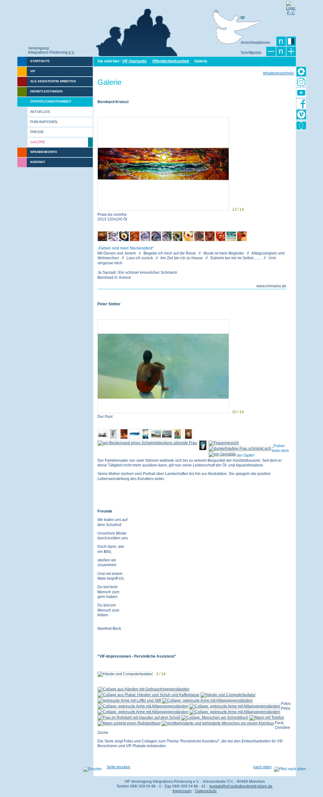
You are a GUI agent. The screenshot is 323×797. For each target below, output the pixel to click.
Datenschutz (206, 791)
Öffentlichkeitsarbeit (170, 61)
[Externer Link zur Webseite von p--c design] (291, 5)
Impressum (182, 791)
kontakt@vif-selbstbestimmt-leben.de (241, 786)
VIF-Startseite (134, 61)
